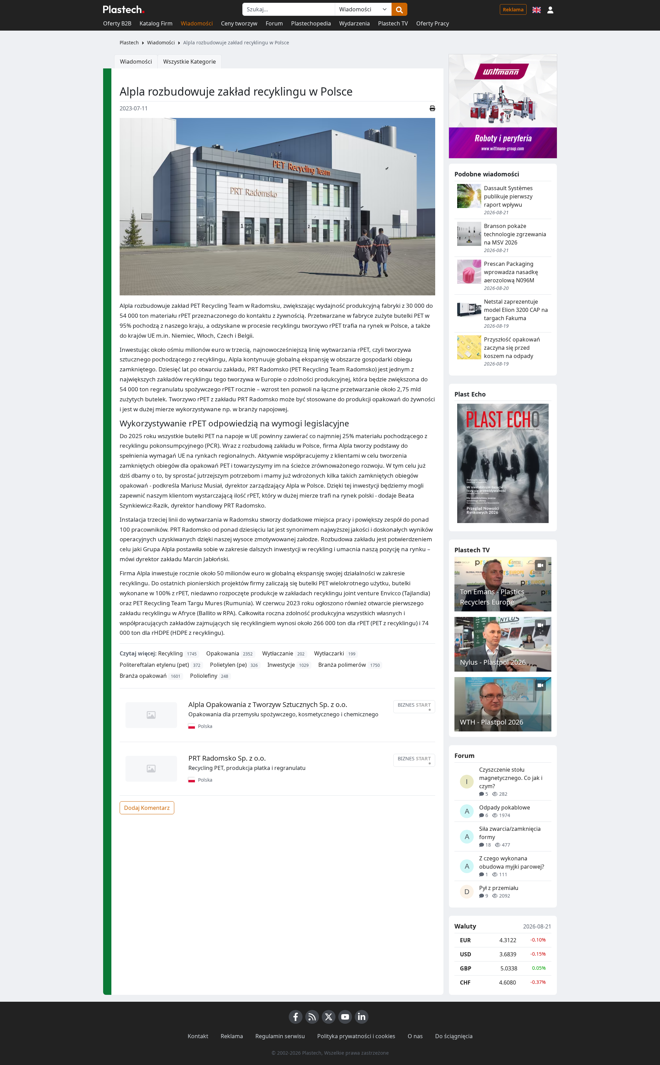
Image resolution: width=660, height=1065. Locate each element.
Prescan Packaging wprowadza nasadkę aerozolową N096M (511, 272)
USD (465, 954)
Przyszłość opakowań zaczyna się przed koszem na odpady (512, 348)
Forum (274, 23)
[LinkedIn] (361, 1017)
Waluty (465, 926)
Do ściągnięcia (454, 1036)
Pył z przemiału (498, 888)
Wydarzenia (354, 23)
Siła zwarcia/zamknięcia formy (510, 833)
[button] (550, 9)
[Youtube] (345, 1017)
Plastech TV (393, 23)
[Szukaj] (399, 9)
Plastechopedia (311, 23)
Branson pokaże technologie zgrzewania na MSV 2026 (515, 234)
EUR (465, 940)
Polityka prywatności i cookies (356, 1036)
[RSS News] (312, 1017)
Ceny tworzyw (239, 23)
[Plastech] (123, 9)
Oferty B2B (117, 23)
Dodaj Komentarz (147, 808)
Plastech (129, 42)
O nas (415, 1036)
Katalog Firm (156, 23)
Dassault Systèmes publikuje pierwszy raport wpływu (508, 196)
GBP (465, 968)
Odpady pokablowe (504, 807)
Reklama (513, 9)
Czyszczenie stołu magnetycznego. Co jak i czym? (510, 778)
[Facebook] (295, 1017)
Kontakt (198, 1036)
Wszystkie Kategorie (189, 61)
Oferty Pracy (432, 23)
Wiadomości (197, 23)
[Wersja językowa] (536, 9)
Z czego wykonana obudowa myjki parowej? (511, 862)
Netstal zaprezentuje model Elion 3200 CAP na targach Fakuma (516, 310)
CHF (465, 982)
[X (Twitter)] (329, 1017)
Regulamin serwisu (280, 1036)
